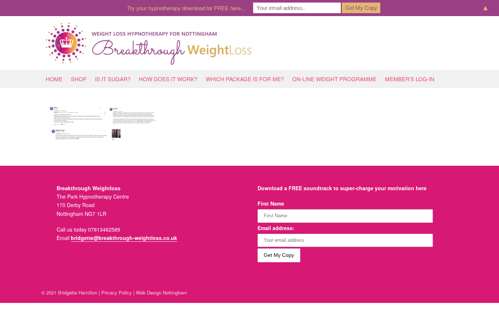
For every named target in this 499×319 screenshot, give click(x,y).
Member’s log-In (409, 79)
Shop (79, 79)
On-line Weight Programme (334, 79)
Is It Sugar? (112, 79)
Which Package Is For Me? (245, 79)
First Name (271, 203)
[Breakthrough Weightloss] (148, 43)
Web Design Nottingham (161, 292)
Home (54, 79)
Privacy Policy (116, 292)
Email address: (276, 228)
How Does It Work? (168, 79)
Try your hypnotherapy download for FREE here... (186, 8)
